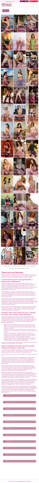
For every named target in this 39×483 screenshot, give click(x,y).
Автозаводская (11, 49)
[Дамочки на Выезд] (7, 4)
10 (15, 266)
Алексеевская (23, 102)
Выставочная (36, 192)
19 (31, 266)
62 (25, 268)
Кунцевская (11, 138)
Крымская (24, 138)
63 (27, 268)
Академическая (36, 31)
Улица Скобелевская (10, 120)
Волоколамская (23, 49)
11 (17, 266)
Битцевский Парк (22, 192)
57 (15, 268)
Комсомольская (10, 192)
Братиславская (36, 263)
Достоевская (23, 263)
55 (12, 268)
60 (21, 268)
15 (24, 266)
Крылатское (11, 263)
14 (22, 266)
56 (14, 268)
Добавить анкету (10, 1)
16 (26, 266)
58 (17, 268)
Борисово (36, 120)
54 (10, 268)
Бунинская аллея (23, 31)
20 (33, 266)
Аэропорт (11, 102)
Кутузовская (23, 120)
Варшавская (23, 174)
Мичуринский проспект (22, 245)
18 (29, 266)
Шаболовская (36, 138)
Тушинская (11, 31)
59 (19, 268)
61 (23, 268)
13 (20, 266)
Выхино (37, 174)
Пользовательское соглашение (25, 481)
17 (27, 266)
